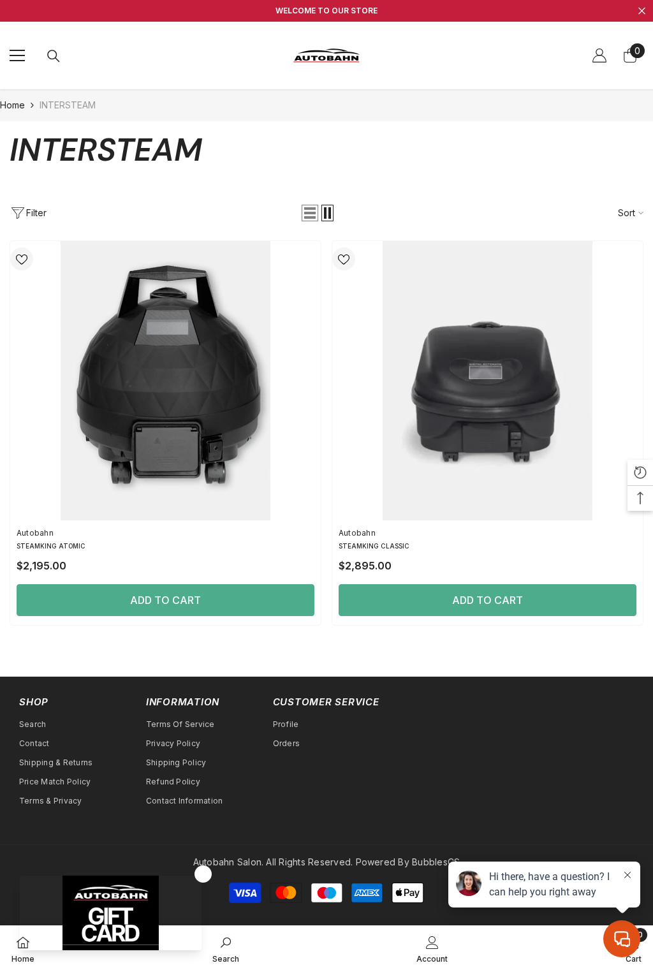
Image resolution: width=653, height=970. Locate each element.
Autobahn (35, 533)
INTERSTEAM (68, 104)
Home (12, 104)
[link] (225, 947)
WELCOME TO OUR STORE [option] (326, 10)
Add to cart (165, 600)
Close (642, 11)
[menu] (17, 55)
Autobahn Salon (227, 861)
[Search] (53, 56)
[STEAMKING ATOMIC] (165, 380)
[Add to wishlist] (21, 258)
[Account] (599, 55)
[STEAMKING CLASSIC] (487, 380)
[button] (310, 213)
